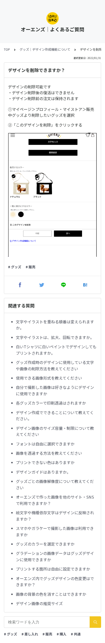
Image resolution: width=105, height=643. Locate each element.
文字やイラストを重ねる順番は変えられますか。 (55, 325)
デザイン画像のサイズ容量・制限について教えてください (55, 431)
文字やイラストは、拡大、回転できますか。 (55, 337)
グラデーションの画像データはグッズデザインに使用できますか (55, 556)
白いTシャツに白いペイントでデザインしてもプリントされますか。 (56, 350)
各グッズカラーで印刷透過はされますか (51, 403)
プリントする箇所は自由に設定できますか (53, 569)
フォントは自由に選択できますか (45, 444)
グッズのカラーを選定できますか (45, 544)
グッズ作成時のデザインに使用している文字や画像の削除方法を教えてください (55, 365)
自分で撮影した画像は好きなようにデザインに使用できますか (55, 390)
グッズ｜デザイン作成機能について (45, 49)
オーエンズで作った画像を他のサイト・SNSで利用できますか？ (55, 500)
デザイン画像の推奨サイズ (39, 603)
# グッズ (14, 266)
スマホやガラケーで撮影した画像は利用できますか (55, 531)
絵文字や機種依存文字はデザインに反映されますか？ (55, 516)
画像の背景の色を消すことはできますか (51, 594)
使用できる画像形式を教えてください (49, 378)
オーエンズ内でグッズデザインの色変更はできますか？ (55, 581)
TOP (7, 49)
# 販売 (30, 266)
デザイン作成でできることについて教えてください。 (55, 415)
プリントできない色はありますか (45, 462)
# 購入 (61, 633)
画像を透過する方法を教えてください (49, 453)
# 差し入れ (29, 633)
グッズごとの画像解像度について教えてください (55, 484)
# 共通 (76, 633)
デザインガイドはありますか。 (43, 472)
